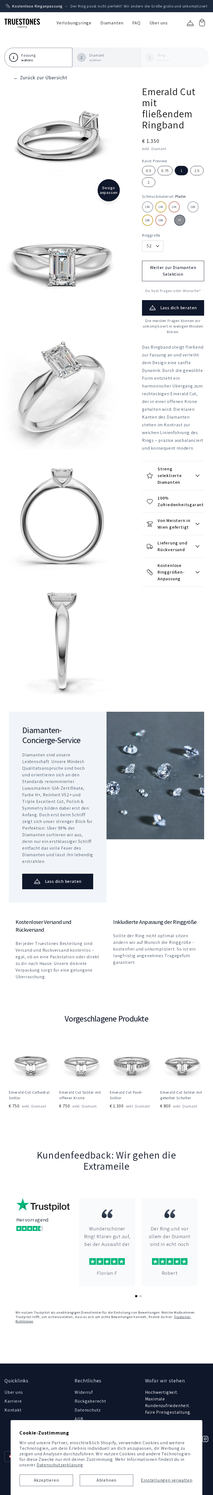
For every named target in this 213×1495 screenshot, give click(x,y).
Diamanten (111, 23)
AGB (79, 1419)
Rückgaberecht (90, 1401)
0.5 (148, 170)
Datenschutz (88, 1410)
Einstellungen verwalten (166, 1480)
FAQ (136, 23)
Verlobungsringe (74, 23)
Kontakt (13, 1410)
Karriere (13, 1401)
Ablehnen (106, 1480)
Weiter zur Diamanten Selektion (173, 271)
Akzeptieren (46, 1480)
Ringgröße (151, 235)
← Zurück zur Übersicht (40, 77)
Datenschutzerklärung (60, 1465)
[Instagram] (205, 1439)
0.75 (165, 170)
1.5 (196, 170)
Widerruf (84, 1392)
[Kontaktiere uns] (190, 23)
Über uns (158, 23)
